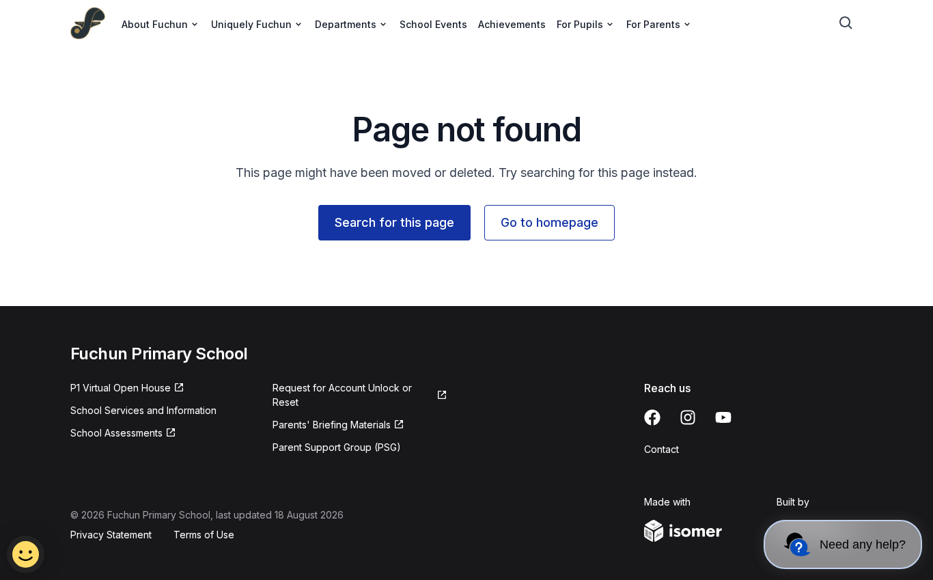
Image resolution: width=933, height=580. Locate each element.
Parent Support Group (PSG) (337, 447)
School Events (433, 24)
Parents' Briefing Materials (332, 424)
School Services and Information (143, 410)
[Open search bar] (846, 23)
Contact (661, 449)
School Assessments (116, 433)
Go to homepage (549, 222)
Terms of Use (203, 534)
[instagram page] (688, 417)
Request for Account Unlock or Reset (342, 395)
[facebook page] (652, 417)
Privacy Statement (111, 534)
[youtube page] (723, 417)
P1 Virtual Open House (120, 387)
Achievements (512, 24)
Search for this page (394, 222)
